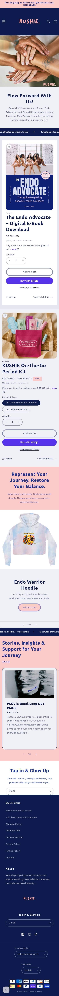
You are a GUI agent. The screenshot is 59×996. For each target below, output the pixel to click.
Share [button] (12, 297)
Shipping (9, 240)
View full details (41, 297)
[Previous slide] (23, 625)
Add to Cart (29, 607)
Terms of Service (14, 837)
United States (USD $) (28, 954)
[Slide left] (23, 754)
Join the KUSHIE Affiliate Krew (21, 817)
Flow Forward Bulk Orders (19, 811)
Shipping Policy (13, 824)
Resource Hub (13, 831)
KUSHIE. (25, 991)
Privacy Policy (13, 844)
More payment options (29, 288)
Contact (10, 858)
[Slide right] (36, 754)
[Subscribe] (50, 791)
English (28, 970)
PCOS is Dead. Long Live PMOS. (25, 706)
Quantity (10, 255)
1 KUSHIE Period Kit (16, 409)
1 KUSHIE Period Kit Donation (21, 403)
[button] (3, 21)
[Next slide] (36, 625)
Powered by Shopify (35, 991)
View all (6, 661)
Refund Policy (13, 851)
